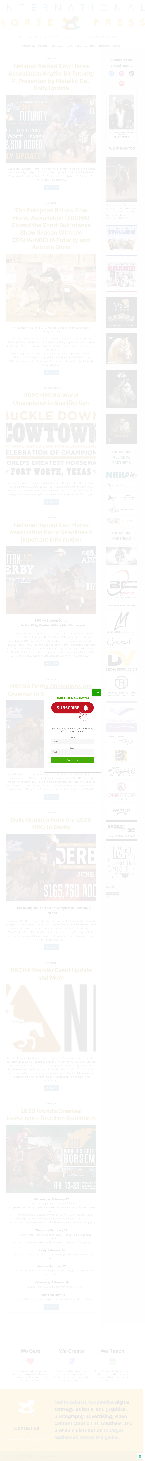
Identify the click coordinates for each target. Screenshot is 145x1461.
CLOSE (96, 692)
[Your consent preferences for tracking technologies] (140, 1456)
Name (72, 737)
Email (72, 748)
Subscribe (72, 760)
